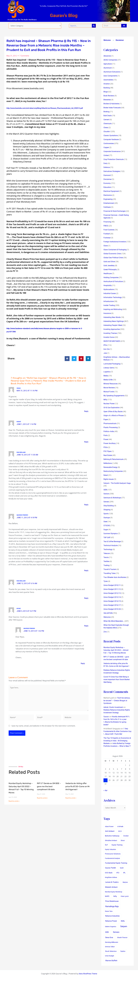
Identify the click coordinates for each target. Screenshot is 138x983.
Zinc (105, 632)
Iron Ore (106, 349)
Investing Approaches (112, 329)
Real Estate (108, 455)
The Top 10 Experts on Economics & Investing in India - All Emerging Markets (117, 740)
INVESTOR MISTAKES (112, 341)
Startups (107, 518)
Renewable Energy (110, 467)
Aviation (107, 84)
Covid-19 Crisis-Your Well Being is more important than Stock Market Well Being (117, 679)
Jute (105, 353)
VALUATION (108, 613)
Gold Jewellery (109, 266)
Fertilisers (107, 207)
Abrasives (107, 56)
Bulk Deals (108, 116)
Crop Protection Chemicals (114, 159)
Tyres (106, 581)
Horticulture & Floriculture (113, 281)
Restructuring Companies (113, 471)
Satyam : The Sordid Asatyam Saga (117, 483)
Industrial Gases (110, 293)
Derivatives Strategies (112, 171)
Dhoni (123, 840)
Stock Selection (111, 951)
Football (107, 234)
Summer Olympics (111, 533)
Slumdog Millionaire (111, 942)
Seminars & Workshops (112, 498)
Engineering (108, 199)
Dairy (105, 163)
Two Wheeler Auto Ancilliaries (115, 577)
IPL (124, 873)
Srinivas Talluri (110, 947)
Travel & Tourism (110, 569)
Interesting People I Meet (113, 325)
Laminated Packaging (112, 364)
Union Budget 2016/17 (112, 605)
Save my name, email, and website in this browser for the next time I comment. (43, 726)
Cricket (106, 155)
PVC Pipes (107, 451)
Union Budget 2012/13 (112, 593)
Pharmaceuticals (110, 423)
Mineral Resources (111, 384)
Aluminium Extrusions (112, 72)
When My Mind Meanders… (114, 621)
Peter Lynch (125, 896)
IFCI (117, 873)
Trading (106, 565)
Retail (106, 475)
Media (106, 376)
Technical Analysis (111, 545)
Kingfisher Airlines (111, 877)
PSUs (106, 447)
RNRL (123, 921)
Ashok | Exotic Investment (113, 707)
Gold (121, 868)
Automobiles (108, 80)
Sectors (106, 494)
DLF (106, 845)
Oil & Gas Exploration (112, 408)
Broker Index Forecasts (112, 108)
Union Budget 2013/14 (112, 597)
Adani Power (109, 826)
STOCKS (107, 526)
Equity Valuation (110, 849)
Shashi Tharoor (122, 937)
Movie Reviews (109, 388)
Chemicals (107, 124)
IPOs (105, 345)
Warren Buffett (111, 960)
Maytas (125, 882)
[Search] (94, 26)
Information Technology (113, 297)
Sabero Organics (110, 926)
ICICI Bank (108, 873)
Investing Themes (110, 333)
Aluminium (108, 68)
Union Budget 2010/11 (112, 585)
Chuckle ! (107, 131)
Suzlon (122, 951)
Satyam (123, 926)
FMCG (106, 226)
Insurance (107, 313)
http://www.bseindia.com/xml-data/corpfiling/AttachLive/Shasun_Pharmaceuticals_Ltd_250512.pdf (44, 108)
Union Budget (109, 956)
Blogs (106, 92)
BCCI (120, 831)
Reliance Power (111, 921)
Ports (105, 435)
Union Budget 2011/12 (112, 589)
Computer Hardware (111, 139)
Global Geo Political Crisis (113, 258)
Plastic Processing (111, 427)
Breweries (107, 100)
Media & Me (108, 380)
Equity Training (117, 845)
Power (106, 439)
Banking (107, 88)
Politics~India (109, 431)
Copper (106, 147)
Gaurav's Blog (64, 15)
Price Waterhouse (111, 901)
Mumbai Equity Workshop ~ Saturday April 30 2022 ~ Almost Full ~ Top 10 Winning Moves (116, 650)
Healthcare (108, 273)
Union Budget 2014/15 (112, 601)
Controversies (109, 143)
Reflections (108, 463)
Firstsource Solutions (113, 854)
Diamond (107, 175)
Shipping (107, 510)
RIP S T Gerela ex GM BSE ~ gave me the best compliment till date (49, 786)
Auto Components (110, 76)
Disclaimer (120, 40)
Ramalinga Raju (112, 906)
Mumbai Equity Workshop (113, 892)
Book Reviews (109, 96)
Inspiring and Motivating (113, 309)
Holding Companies (111, 277)
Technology (108, 549)
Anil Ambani (109, 831)
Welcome (107, 40)
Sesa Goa (109, 937)
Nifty (105, 400)
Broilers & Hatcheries (111, 104)
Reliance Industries (112, 916)
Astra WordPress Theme (88, 974)
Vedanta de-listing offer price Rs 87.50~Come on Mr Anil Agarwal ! (77, 786)
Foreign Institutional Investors (115, 242)
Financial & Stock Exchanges (114, 211)
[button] (67, 358)
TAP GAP (107, 537)
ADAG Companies (110, 60)
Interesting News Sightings (114, 321)
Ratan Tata (108, 911)
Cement (106, 120)
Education (107, 187)
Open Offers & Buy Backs (113, 411)
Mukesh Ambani (111, 887)
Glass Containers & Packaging (115, 250)
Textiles (106, 561)
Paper (106, 419)
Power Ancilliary (110, 443)
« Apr (105, 790)
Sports (106, 514)
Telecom (107, 553)
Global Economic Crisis (112, 254)
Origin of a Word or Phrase (114, 415)
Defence (107, 167)
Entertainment (109, 203)
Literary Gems (109, 368)
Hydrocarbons (109, 289)
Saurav (106, 717)
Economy (107, 183)
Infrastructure (109, 301)
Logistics (107, 372)
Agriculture (108, 64)
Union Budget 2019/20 (112, 609)
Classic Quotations (111, 135)
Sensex (106, 502)
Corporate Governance (112, 151)
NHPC (107, 896)
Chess (106, 128)
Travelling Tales (109, 573)
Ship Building (109, 506)
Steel (105, 522)
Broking (106, 112)
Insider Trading (109, 305)
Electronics (108, 195)
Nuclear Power (109, 404)
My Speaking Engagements (114, 396)
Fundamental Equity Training (116, 863)
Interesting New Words (112, 317)
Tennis (106, 557)
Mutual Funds (109, 392)
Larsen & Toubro (112, 882)
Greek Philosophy (110, 270)
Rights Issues (109, 479)
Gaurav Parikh (110, 868)
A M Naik (120, 826)
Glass (106, 246)
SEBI (105, 490)
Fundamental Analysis (112, 858)
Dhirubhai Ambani (111, 840)
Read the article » (14, 801)
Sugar (106, 530)
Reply (86, 411)
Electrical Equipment (111, 191)
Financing (107, 222)
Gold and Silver (109, 262)
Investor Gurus (109, 337)
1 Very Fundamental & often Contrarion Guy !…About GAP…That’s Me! (117, 731)
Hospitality (108, 285)
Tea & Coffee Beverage (112, 541)
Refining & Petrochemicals (113, 459)
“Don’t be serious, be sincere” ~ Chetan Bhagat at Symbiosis (117, 700)
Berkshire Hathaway (112, 836)
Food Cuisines (109, 230)
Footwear (107, 238)
